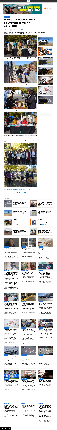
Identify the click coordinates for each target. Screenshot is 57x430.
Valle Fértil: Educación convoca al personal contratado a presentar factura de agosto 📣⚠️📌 (45, 204)
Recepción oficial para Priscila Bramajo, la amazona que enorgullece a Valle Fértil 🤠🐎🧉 (45, 232)
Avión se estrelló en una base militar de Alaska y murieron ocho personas (10, 358)
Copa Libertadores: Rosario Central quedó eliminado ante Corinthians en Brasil (11, 381)
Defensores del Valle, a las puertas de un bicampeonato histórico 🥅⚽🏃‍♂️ (19, 231)
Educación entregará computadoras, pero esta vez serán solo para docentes (45, 273)
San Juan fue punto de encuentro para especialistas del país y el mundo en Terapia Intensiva (11, 407)
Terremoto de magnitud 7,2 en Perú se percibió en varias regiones (28, 406)
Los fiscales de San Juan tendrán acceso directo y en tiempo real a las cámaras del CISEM (28, 331)
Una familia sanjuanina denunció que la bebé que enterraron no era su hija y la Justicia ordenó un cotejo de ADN (45, 251)
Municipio (24, 189)
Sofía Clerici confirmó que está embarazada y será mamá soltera (28, 273)
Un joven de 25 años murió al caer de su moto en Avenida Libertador (27, 304)
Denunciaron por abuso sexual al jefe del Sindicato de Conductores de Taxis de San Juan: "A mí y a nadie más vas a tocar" (11, 274)
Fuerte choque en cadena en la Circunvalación (45, 304)
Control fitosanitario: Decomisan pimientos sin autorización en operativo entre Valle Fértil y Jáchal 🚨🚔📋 (20, 222)
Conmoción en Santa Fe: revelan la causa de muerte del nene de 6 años (11, 249)
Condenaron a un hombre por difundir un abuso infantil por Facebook (45, 381)
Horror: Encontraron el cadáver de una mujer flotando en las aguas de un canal (45, 330)
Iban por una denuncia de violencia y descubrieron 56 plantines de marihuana (45, 358)
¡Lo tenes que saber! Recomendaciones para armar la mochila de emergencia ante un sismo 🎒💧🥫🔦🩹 (45, 222)
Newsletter (41, 106)
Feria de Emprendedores (17, 189)
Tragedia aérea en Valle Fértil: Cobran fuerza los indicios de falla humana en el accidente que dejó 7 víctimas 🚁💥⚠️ (19, 213)
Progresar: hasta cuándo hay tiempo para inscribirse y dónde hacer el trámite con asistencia (45, 407)
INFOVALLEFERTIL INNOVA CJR (17, 29)
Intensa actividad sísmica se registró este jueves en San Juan (10, 330)
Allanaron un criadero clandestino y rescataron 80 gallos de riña (27, 249)
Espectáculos (24, 270)
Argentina (7, 246)
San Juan (23, 246)
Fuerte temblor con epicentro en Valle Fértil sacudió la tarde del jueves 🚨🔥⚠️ (19, 203)
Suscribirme (45, 111)
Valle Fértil (7, 16)
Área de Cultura (10, 189)
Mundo (23, 403)
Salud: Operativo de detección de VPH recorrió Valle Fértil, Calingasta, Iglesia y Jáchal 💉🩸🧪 (45, 213)
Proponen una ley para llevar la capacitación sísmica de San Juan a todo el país (11, 304)
